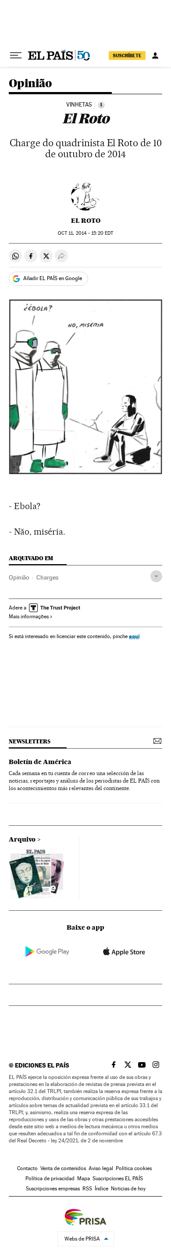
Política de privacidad (50, 1178)
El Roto (85, 221)
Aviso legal (101, 1168)
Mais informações (29, 616)
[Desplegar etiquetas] (156, 576)
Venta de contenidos (63, 1168)
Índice (101, 1188)
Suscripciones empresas (53, 1188)
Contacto (27, 1168)
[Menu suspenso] (16, 55)
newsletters (29, 741)
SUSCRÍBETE (127, 55)
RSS (87, 1188)
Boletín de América (40, 762)
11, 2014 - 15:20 (85, 233)
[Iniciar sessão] (155, 55)
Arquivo (22, 839)
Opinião (30, 84)
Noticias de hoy (128, 1188)
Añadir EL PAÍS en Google (52, 278)
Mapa (83, 1178)
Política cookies (134, 1168)
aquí (134, 636)
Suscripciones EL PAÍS (118, 1178)
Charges (47, 577)
